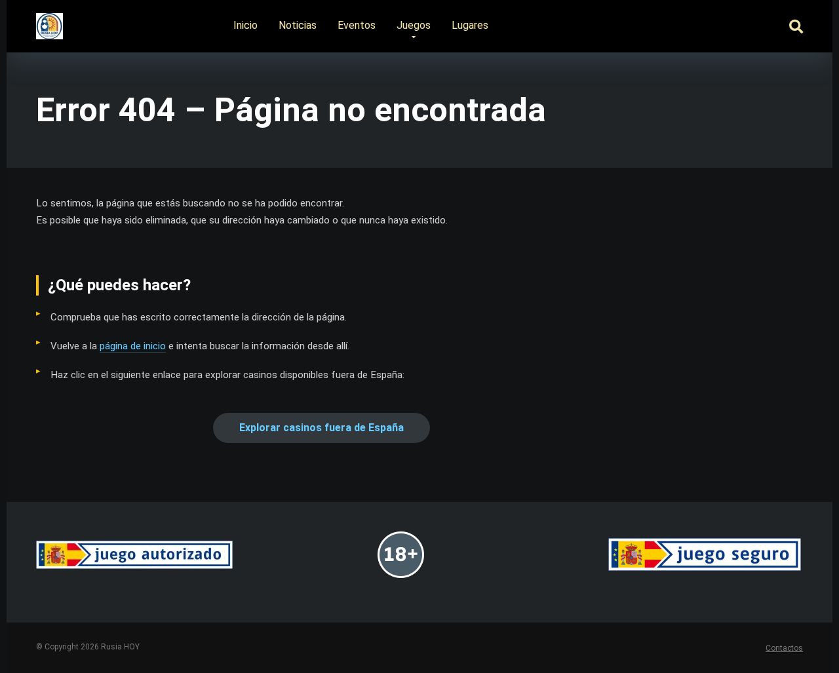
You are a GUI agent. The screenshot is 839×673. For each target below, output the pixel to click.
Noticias (298, 25)
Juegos (414, 25)
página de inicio (133, 346)
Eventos (357, 25)
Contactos (784, 648)
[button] (321, 428)
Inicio (245, 25)
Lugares (470, 25)
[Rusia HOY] (49, 21)
